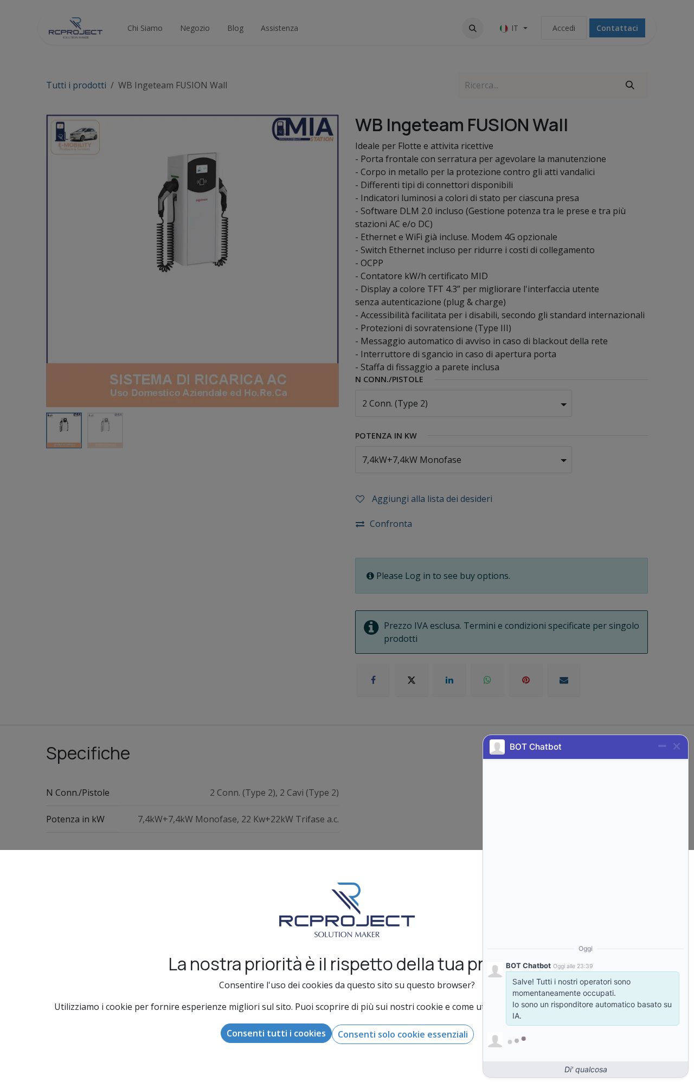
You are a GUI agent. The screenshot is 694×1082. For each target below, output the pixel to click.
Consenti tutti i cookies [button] (276, 1033)
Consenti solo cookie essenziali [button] (403, 1034)
